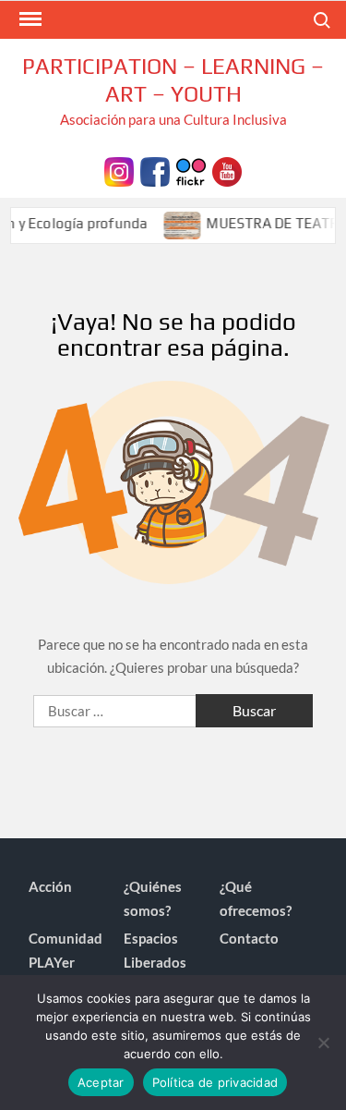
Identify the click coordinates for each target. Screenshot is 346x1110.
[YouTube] (227, 169)
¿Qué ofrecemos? (256, 898)
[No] (323, 1042)
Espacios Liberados (155, 950)
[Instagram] (119, 169)
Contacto (249, 938)
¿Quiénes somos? (153, 898)
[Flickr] (191, 169)
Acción (50, 886)
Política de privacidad (215, 1082)
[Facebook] (155, 169)
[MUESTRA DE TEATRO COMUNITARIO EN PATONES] (178, 222)
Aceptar (101, 1082)
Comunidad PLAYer (65, 950)
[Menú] (28, 19)
